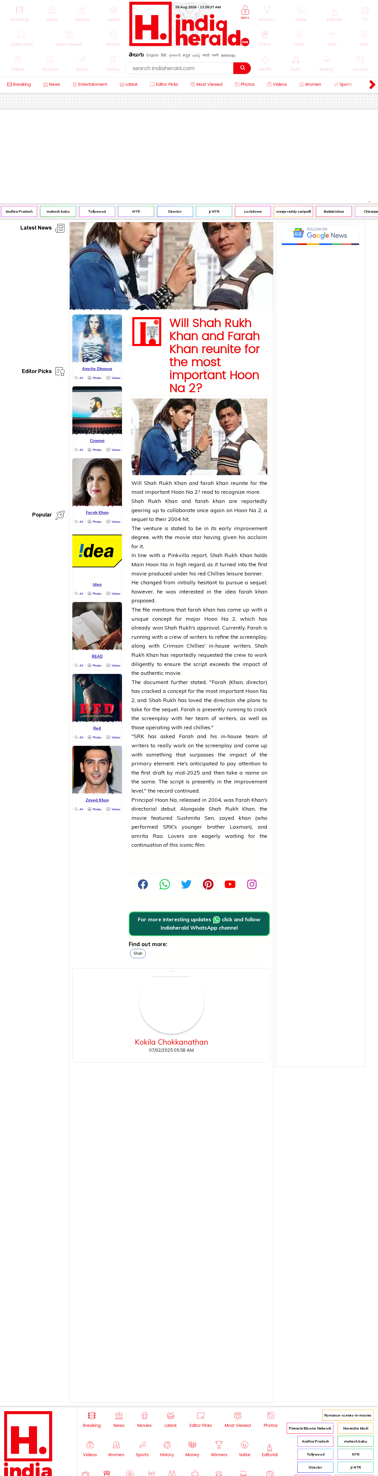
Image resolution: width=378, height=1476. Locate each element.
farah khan (214, 483)
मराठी (206, 55)
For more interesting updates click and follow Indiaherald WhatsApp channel (199, 923)
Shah (137, 953)
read (207, 491)
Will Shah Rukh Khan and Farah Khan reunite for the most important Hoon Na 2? (215, 356)
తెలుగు (136, 56)
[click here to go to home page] (189, 44)
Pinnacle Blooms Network (310, 1428)
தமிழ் (196, 55)
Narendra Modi (355, 1428)
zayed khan (235, 817)
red (202, 573)
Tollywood (92, 211)
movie (182, 537)
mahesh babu (53, 211)
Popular (42, 516)
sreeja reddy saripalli (288, 211)
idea (230, 591)
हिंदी (163, 55)
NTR (131, 211)
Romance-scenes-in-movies (348, 1415)
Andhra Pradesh (315, 1441)
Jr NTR (209, 211)
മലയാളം (228, 55)
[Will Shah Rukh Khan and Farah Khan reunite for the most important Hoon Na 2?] (171, 308)
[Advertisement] (189, 153)
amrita (139, 836)
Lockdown (248, 211)
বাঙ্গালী (215, 55)
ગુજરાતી (174, 55)
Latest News (36, 229)
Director (170, 211)
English (152, 55)
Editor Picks (37, 372)
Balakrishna (329, 211)
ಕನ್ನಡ (186, 55)
